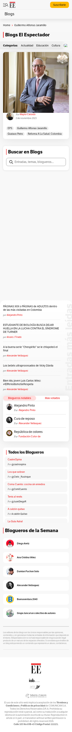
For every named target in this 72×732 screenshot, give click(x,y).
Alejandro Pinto (14, 315)
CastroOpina (15, 459)
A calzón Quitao (19, 514)
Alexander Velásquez (17, 355)
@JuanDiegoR (19, 501)
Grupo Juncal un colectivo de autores (36, 613)
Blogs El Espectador (27, 35)
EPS (10, 128)
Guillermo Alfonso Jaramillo (32, 128)
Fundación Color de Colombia (30, 436)
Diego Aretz (23, 543)
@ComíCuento (19, 489)
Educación (42, 45)
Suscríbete (59, 5)
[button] (67, 45)
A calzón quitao (16, 509)
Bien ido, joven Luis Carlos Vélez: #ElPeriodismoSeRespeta (22, 382)
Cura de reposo (24, 419)
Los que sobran (16, 471)
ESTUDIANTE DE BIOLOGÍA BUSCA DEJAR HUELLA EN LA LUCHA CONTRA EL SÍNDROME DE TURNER (31, 328)
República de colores (28, 432)
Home (6, 25)
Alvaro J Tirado (14, 337)
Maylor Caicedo (28, 114)
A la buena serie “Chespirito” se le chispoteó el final (30, 348)
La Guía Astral (15, 521)
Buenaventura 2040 (27, 599)
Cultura (56, 45)
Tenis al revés (15, 496)
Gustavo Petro (15, 133)
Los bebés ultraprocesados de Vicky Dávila (28, 365)
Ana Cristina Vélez (26, 557)
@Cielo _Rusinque (21, 476)
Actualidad (27, 45)
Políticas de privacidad (33, 705)
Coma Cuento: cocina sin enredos (26, 484)
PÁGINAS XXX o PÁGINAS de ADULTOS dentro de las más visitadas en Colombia (30, 308)
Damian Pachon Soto (28, 571)
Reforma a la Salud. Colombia (45, 133)
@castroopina (19, 464)
